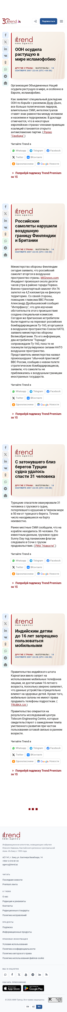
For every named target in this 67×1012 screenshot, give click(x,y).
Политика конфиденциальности (18, 949)
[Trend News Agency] (11, 836)
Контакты (7, 906)
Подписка (7, 927)
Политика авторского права (17, 953)
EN (27, 1007)
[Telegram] (33, 975)
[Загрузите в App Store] (11, 988)
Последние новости (12, 880)
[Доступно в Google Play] (33, 988)
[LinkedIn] (39, 975)
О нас (5, 896)
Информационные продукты (17, 932)
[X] (19, 975)
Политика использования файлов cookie (23, 958)
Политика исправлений (14, 915)
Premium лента (10, 884)
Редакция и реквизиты (14, 901)
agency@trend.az (10, 864)
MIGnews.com (50, 277)
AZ (33, 1007)
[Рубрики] (61, 21)
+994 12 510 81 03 (10, 861)
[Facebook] (12, 975)
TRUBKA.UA (19, 704)
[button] (5, 35)
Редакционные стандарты (15, 910)
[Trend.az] (11, 21)
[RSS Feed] (46, 975)
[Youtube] (26, 975)
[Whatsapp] (5, 975)
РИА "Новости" (45, 545)
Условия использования (15, 944)
